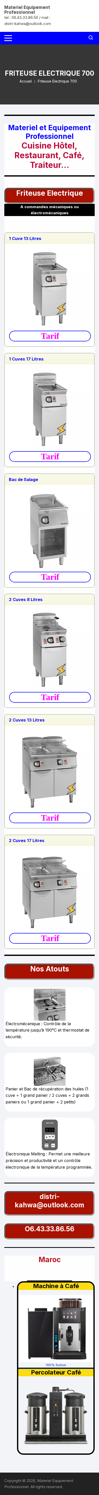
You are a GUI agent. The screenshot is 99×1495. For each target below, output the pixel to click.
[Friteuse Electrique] (49, 288)
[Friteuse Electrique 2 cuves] (49, 649)
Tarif (50, 336)
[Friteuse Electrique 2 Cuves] (49, 770)
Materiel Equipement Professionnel (27, 10)
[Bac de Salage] (49, 529)
